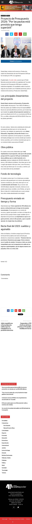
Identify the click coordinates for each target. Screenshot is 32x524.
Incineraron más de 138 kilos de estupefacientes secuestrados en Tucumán (14, 398)
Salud (3, 465)
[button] (29, 2)
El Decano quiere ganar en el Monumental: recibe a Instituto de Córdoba (15, 403)
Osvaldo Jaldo (13, 80)
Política (8, 15)
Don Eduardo (7, 425)
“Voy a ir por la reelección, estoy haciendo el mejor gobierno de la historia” (14, 393)
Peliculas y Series (6, 457)
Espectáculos (5, 443)
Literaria (4, 453)
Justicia (4, 448)
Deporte (4, 433)
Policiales (4, 460)
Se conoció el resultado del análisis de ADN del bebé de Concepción (16, 409)
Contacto (28, 519)
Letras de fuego (6, 450)
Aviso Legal (4, 519)
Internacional (5, 445)
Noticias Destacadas (7, 455)
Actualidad (7, 13)
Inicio (2, 13)
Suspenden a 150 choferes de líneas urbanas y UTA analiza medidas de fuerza (24, 325)
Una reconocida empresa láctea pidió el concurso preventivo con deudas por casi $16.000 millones (14, 388)
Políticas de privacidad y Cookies (16, 519)
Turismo (4, 472)
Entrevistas (5, 440)
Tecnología (4, 470)
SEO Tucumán (16, 522)
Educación (4, 438)
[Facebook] (13, 507)
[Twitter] (18, 507)
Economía (4, 435)
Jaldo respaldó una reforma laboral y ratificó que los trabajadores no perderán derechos (7, 326)
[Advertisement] (16, 66)
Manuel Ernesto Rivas (9, 428)
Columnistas (5, 423)
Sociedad (4, 467)
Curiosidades (5, 430)
